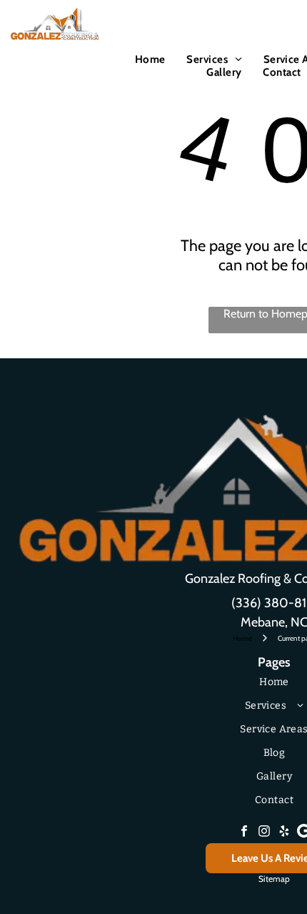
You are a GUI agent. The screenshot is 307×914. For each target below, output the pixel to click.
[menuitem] (150, 59)
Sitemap (274, 878)
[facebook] (244, 832)
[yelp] (284, 832)
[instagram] (264, 832)
